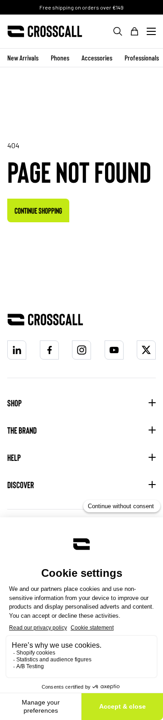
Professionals (142, 57)
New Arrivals (22, 57)
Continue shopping (38, 210)
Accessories (97, 57)
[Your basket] (134, 31)
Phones (60, 57)
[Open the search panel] (117, 31)
